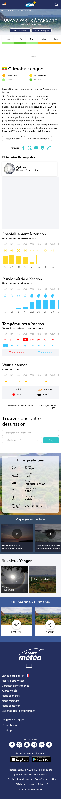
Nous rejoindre (10, 701)
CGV (36, 769)
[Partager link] (49, 148)
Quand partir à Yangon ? (24, 11)
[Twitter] (19, 745)
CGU (29, 769)
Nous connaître (11, 696)
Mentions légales (17, 769)
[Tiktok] (49, 745)
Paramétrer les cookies (45, 779)
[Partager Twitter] (30, 148)
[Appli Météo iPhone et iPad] (19, 759)
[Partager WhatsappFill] (42, 148)
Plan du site (46, 769)
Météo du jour (12, 138)
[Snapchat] (27, 745)
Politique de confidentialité (20, 779)
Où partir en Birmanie (37, 138)
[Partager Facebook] (23, 148)
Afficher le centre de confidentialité (32, 784)
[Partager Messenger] (36, 148)
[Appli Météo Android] (41, 759)
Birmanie (11, 11)
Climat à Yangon (20, 30)
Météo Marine (10, 725)
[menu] (4, 4)
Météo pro (8, 730)
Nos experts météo (13, 680)
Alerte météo (9, 690)
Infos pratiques (41, 30)
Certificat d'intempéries (15, 686)
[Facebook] (12, 745)
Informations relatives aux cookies (32, 774)
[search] (56, 4)
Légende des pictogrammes (18, 711)
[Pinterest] (42, 745)
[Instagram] (34, 745)
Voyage (3, 11)
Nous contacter (11, 706)
